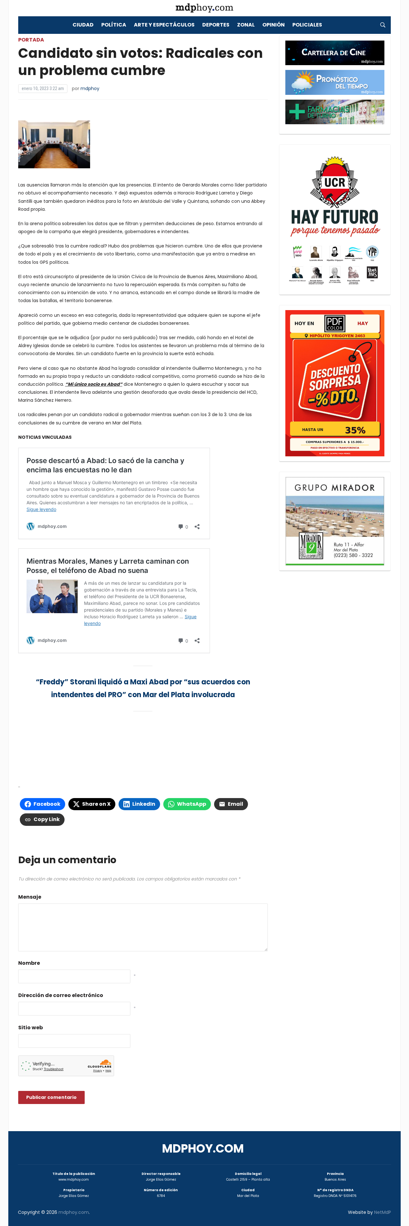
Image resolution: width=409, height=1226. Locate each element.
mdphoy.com (203, 1148)
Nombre (29, 963)
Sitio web (30, 1027)
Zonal (246, 24)
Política (113, 24)
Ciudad (83, 24)
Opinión (273, 24)
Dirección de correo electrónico (60, 995)
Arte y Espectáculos (164, 24)
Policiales (307, 24)
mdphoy (90, 88)
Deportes (215, 24)
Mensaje (29, 897)
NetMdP (382, 1212)
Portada (31, 39)
